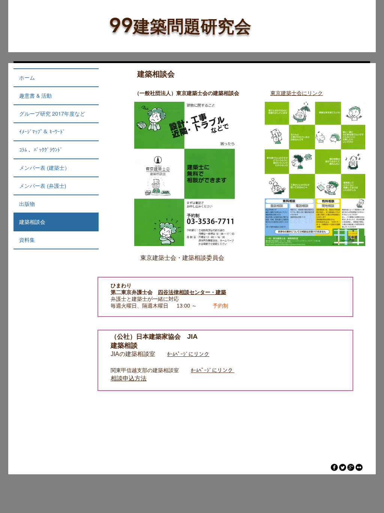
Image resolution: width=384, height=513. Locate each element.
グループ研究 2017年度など (52, 114)
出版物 (27, 204)
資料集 (27, 240)
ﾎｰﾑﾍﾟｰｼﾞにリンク (188, 354)
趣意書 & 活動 (35, 96)
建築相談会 (32, 222)
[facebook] (334, 467)
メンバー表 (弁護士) (42, 186)
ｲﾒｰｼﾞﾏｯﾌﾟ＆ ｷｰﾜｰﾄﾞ (42, 132)
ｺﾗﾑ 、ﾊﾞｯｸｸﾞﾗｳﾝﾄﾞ (41, 150)
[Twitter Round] (342, 467)
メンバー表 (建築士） (44, 168)
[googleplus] (350, 467)
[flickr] (359, 467)
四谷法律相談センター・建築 (192, 292)
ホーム (27, 78)
